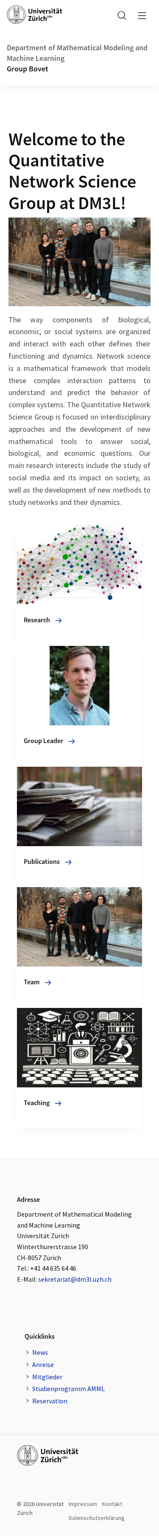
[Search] (122, 15)
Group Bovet (27, 69)
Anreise (43, 1364)
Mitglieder (47, 1377)
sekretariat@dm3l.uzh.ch (75, 1279)
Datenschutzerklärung (97, 1518)
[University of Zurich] (34, 14)
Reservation (49, 1401)
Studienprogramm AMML (68, 1388)
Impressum (83, 1504)
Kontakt (112, 1504)
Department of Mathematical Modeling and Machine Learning (77, 53)
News (40, 1352)
